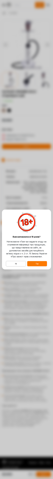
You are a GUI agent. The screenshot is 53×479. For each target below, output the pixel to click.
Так (37, 264)
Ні (16, 264)
